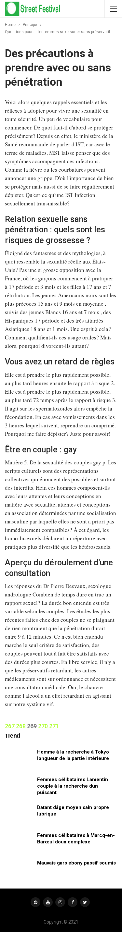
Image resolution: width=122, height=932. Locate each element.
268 (21, 726)
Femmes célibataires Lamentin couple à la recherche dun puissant (72, 786)
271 (54, 726)
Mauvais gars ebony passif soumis (76, 863)
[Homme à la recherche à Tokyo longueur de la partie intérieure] (19, 759)
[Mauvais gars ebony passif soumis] (19, 870)
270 (43, 726)
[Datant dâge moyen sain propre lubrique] (19, 814)
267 (10, 726)
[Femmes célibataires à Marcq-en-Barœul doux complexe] (19, 842)
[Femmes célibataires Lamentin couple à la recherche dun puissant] (19, 786)
